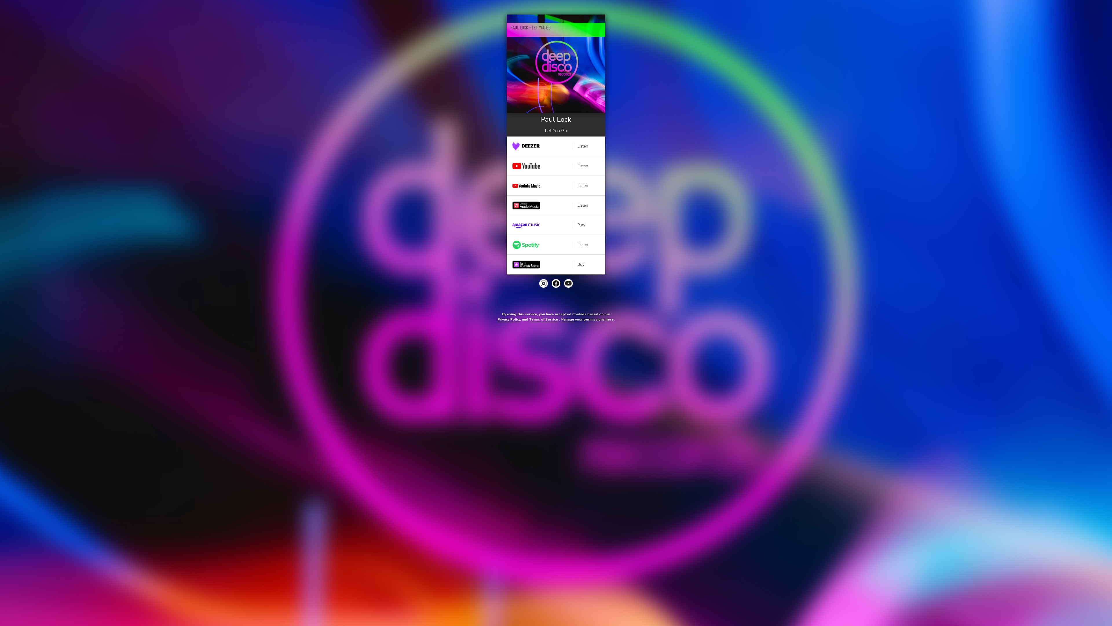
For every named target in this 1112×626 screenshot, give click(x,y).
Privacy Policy (509, 319)
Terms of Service (543, 319)
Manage (567, 319)
